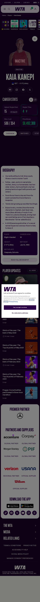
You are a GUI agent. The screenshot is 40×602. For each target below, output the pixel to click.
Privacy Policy (13, 301)
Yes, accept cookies (20, 307)
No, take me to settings (20, 313)
